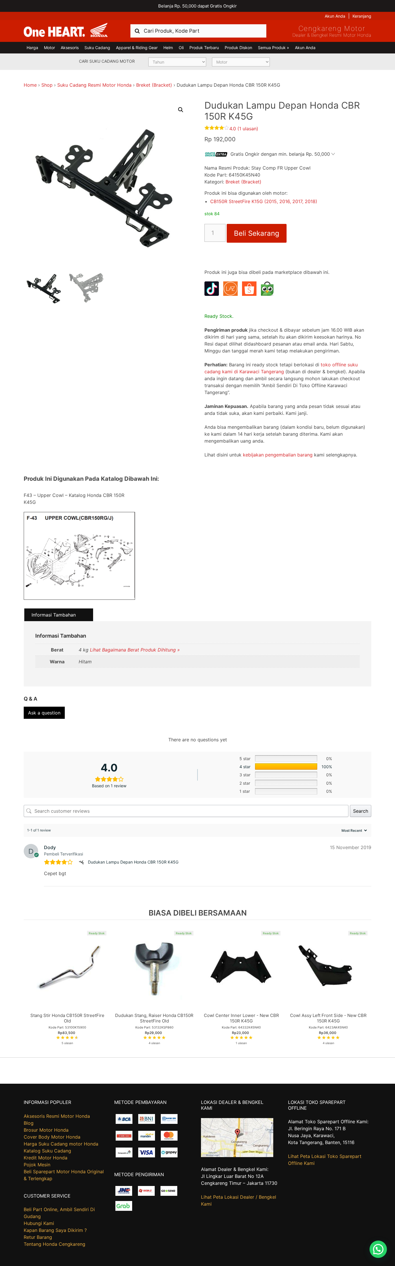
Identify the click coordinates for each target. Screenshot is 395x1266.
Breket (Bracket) (154, 85)
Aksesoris (70, 47)
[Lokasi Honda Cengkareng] (237, 1155)
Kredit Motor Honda (45, 1158)
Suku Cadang (97, 47)
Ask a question (44, 713)
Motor (49, 47)
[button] (181, 110)
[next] (365, 988)
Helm (168, 47)
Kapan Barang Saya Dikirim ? (55, 1230)
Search (360, 811)
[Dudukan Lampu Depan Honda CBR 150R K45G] (82, 862)
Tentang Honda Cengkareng (54, 1244)
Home (30, 85)
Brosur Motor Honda (46, 1130)
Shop (47, 85)
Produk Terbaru (204, 47)
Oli (181, 47)
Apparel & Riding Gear (137, 47)
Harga (32, 47)
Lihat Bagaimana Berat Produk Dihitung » (135, 650)
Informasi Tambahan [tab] (54, 615)
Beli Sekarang (256, 233)
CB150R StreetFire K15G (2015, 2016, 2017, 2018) (263, 201)
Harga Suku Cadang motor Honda (61, 1144)
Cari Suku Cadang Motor (107, 61)
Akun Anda (335, 16)
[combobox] (198, 31)
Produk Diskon (238, 47)
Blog (29, 1123)
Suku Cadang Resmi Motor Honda (94, 85)
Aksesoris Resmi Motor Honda (57, 1116)
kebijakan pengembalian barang (278, 455)
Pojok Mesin (37, 1164)
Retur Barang (38, 1237)
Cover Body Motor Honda (52, 1137)
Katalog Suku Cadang (47, 1151)
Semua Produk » (273, 47)
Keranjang (361, 16)
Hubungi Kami (39, 1223)
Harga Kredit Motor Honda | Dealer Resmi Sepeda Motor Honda (66, 30)
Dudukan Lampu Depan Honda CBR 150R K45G (133, 862)
